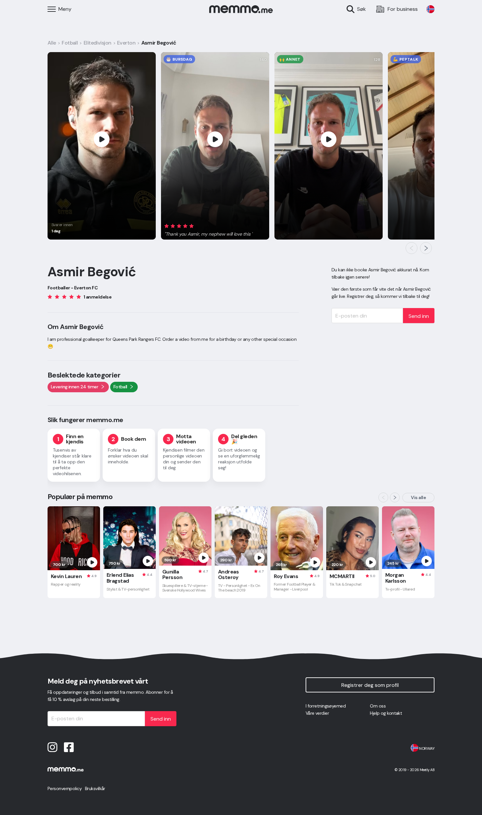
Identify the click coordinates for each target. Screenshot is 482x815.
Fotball (70, 42)
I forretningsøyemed (326, 706)
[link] (430, 9)
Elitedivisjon (97, 42)
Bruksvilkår (95, 788)
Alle (52, 42)
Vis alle (418, 497)
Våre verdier (317, 713)
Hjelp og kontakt (386, 713)
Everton (126, 42)
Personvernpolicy (65, 788)
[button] (208, 229)
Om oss (378, 706)
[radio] (166, 226)
